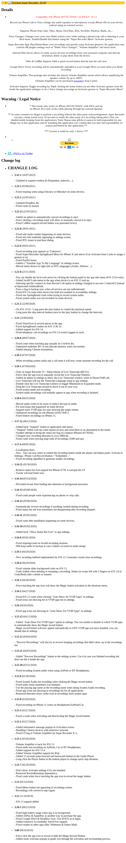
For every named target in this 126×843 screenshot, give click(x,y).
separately (79, 81)
